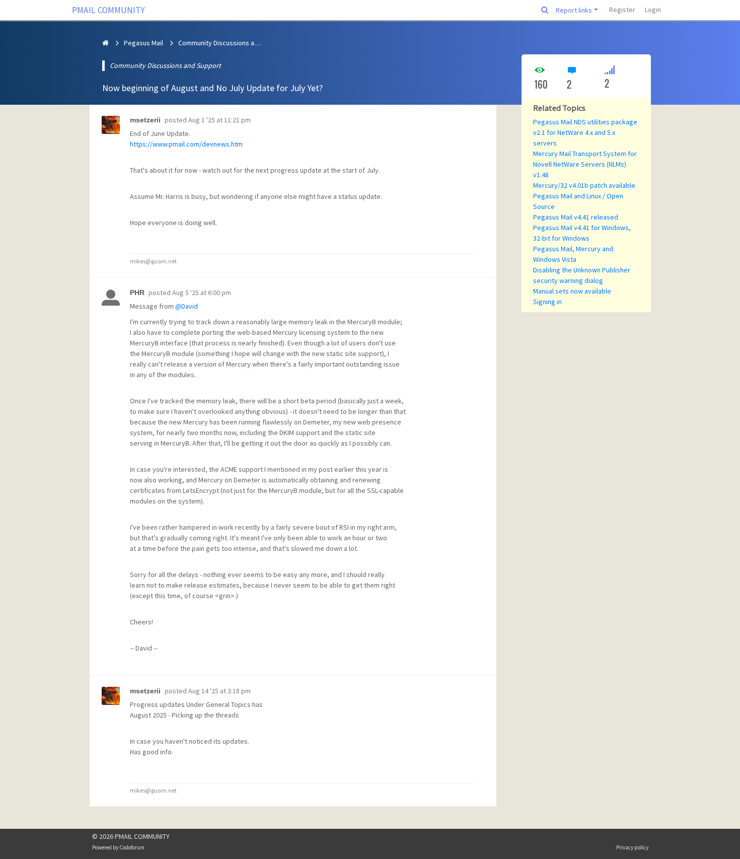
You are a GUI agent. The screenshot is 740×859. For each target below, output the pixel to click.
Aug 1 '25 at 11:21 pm (219, 119)
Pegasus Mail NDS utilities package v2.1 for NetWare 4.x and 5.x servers (585, 132)
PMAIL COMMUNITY (108, 10)
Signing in (547, 301)
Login (653, 9)
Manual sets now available (572, 291)
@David (186, 306)
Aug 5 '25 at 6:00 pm (201, 292)
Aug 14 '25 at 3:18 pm (219, 690)
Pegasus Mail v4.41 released (575, 217)
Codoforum (131, 847)
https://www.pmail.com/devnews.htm (186, 144)
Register (622, 9)
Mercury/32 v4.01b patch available (584, 185)
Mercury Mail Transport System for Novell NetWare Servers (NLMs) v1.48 (585, 164)
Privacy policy (632, 847)
